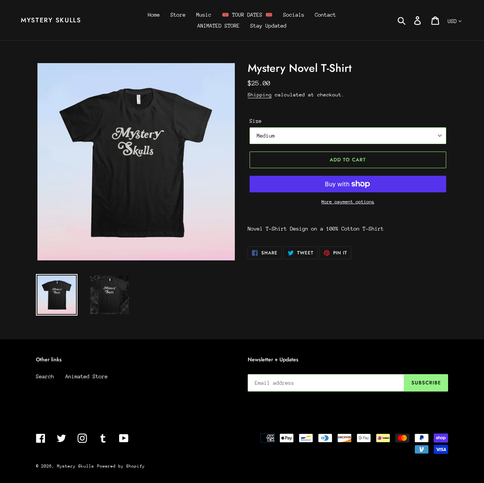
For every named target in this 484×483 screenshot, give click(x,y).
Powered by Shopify (121, 466)
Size (256, 121)
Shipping (260, 95)
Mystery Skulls (51, 20)
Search (45, 376)
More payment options (347, 201)
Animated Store (86, 376)
